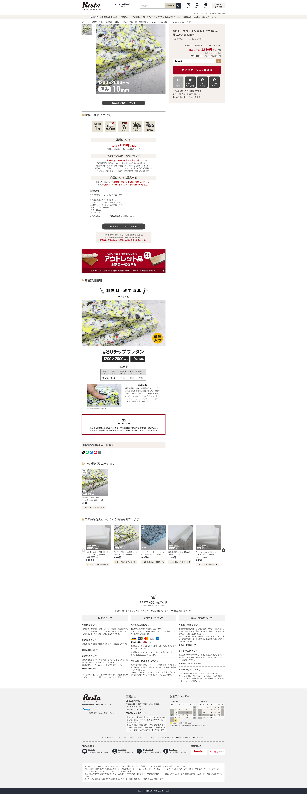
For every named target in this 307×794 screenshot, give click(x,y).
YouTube (91, 750)
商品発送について (91, 650)
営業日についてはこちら (123, 226)
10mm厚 (178, 61)
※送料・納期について (212, 56)
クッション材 (174, 22)
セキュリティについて (146, 737)
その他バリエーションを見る (188, 97)
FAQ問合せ (202, 84)
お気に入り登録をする (190, 84)
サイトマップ (200, 737)
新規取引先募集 (184, 737)
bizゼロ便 (116, 677)
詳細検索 (169, 5)
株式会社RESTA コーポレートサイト (96, 705)
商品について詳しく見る (122, 103)
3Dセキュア (140, 655)
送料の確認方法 (90, 669)
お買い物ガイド (123, 611)
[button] (122, 6)
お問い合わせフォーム (137, 713)
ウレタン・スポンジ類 (158, 22)
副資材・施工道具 (106, 22)
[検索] (178, 6)
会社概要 (107, 737)
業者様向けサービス (160, 611)
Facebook (173, 750)
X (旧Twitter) (148, 750)
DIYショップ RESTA (89, 22)
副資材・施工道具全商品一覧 (126, 22)
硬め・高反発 (187, 22)
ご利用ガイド (214, 84)
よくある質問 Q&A (141, 611)
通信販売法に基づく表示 (183, 611)
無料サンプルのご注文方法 (191, 664)
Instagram (122, 750)
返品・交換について (188, 645)
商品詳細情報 (115, 216)
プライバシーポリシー (124, 737)
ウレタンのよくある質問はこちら (187, 94)
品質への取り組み (166, 737)
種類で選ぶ (143, 22)
